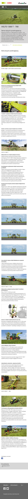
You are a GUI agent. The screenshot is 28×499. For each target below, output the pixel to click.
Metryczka (5, 485)
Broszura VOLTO (6, 465)
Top (21, 485)
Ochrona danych (13, 485)
